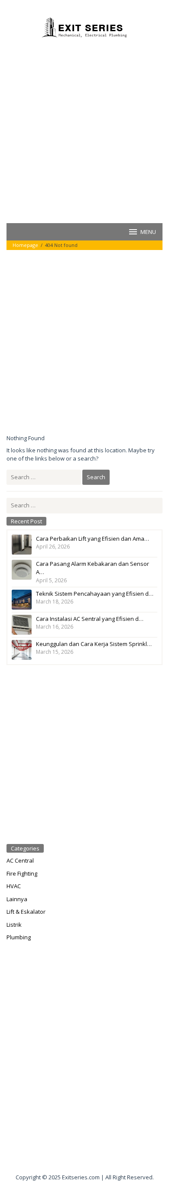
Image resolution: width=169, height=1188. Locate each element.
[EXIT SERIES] (84, 27)
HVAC (13, 886)
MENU (148, 232)
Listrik (14, 924)
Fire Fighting (21, 873)
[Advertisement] (84, 129)
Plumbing (18, 937)
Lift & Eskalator (26, 911)
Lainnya (16, 899)
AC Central (20, 860)
